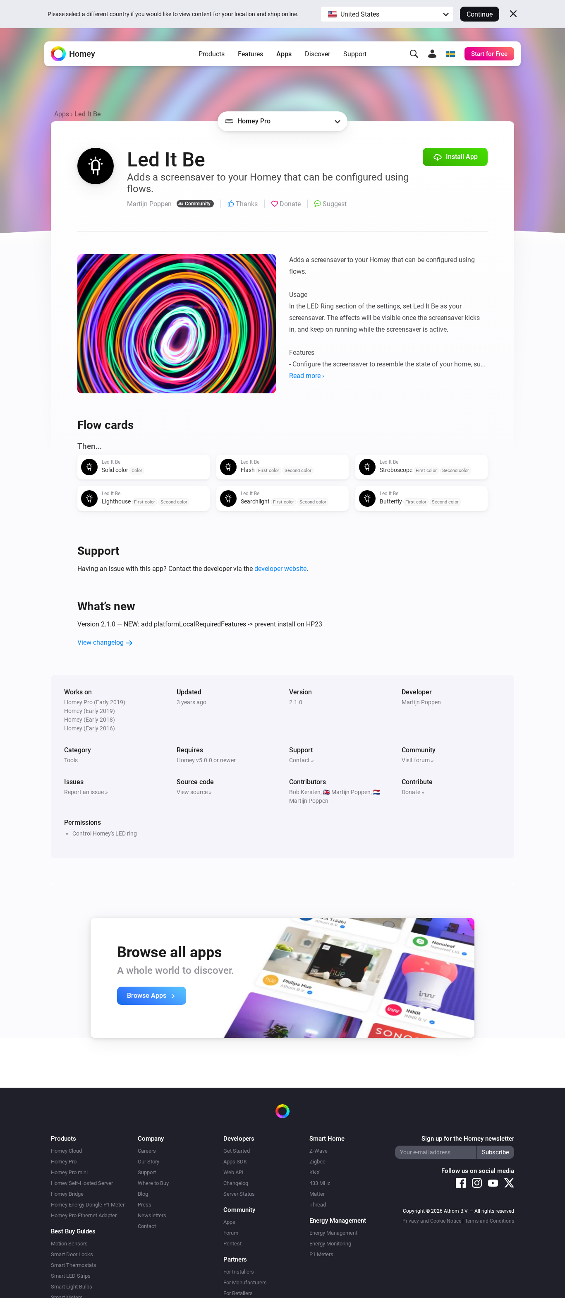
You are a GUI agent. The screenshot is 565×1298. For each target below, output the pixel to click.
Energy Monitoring (330, 1243)
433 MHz (319, 1183)
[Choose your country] (450, 53)
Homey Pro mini (69, 1172)
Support (354, 54)
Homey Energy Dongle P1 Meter (87, 1205)
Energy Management (333, 1233)
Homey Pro (64, 1161)
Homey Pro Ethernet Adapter (84, 1215)
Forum (230, 1233)
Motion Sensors (69, 1243)
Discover (317, 54)
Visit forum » (418, 760)
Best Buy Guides (73, 1231)
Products (212, 54)
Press (144, 1205)
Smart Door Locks (72, 1254)
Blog (143, 1194)
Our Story (148, 1161)
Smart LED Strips (71, 1276)
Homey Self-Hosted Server (82, 1183)
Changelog (235, 1183)
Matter (317, 1194)
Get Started (236, 1151)
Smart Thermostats (73, 1265)
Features (250, 54)
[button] (387, 14)
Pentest (232, 1243)
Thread (317, 1205)
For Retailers (238, 1293)
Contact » (301, 760)
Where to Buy (153, 1183)
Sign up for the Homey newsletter (467, 1138)
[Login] (432, 53)
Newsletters (152, 1215)
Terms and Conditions (489, 1221)
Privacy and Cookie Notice (431, 1221)
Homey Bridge (67, 1194)
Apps (284, 54)
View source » (194, 792)
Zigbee (317, 1161)
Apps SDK (235, 1161)
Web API (233, 1172)
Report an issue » (86, 792)
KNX (314, 1172)
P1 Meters (321, 1254)
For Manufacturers (245, 1282)
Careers (147, 1151)
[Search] (414, 53)
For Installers (238, 1272)
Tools (71, 760)
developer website (280, 569)
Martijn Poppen (421, 702)
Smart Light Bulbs (71, 1287)
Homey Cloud (66, 1151)
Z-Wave (318, 1151)
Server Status (239, 1194)
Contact (147, 1226)
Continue (480, 14)
